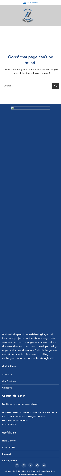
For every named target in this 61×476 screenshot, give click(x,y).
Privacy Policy (9, 460)
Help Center (9, 440)
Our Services (9, 381)
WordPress (36, 474)
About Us (7, 374)
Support (6, 453)
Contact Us (8, 447)
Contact (7, 387)
